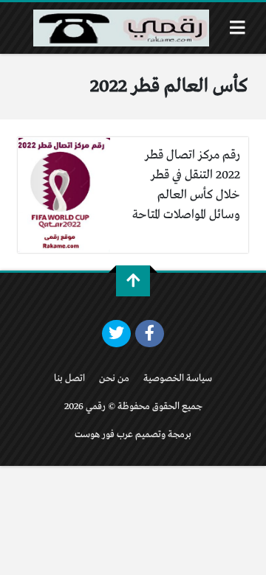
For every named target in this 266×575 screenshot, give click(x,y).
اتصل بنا (69, 378)
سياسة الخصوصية (177, 378)
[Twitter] (116, 334)
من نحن (114, 378)
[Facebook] (149, 334)
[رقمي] (121, 28)
